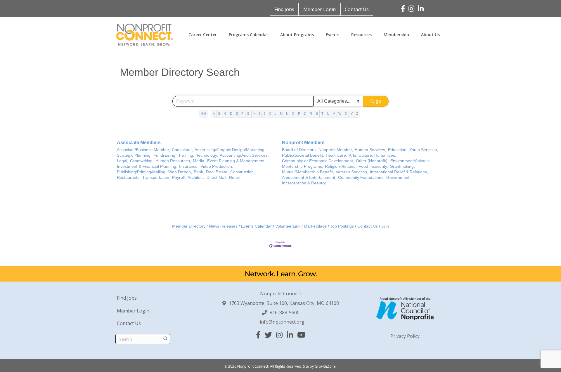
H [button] (254, 113)
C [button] (225, 113)
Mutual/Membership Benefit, (308, 172)
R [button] (311, 113)
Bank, (199, 172)
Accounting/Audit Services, (244, 155)
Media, (199, 161)
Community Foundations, (361, 177)
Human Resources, (173, 161)
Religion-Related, (341, 166)
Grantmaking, (402, 166)
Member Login (319, 9)
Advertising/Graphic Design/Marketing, (230, 150)
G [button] (248, 113)
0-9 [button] (203, 113)
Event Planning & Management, (236, 161)
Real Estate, (217, 172)
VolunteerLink (287, 226)
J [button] (264, 113)
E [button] (237, 113)
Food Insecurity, (373, 166)
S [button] (317, 113)
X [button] (346, 113)
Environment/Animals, (410, 161)
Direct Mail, (217, 177)
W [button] (339, 113)
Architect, (196, 177)
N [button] (287, 113)
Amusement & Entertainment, (309, 177)
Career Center (202, 34)
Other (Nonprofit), (372, 161)
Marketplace (315, 226)
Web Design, (180, 172)
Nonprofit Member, (335, 150)
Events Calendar (256, 226)
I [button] (259, 113)
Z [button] (357, 113)
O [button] (293, 113)
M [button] (281, 113)
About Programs (297, 34)
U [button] (328, 113)
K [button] (270, 113)
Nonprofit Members (303, 142)
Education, (398, 150)
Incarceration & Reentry (304, 183)
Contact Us (357, 9)
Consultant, (182, 150)
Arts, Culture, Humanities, (372, 155)
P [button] (299, 113)
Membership (396, 34)
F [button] (242, 113)
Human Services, (370, 150)
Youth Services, (423, 150)
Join (385, 226)
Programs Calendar (248, 34)
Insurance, (189, 166)
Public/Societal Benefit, (303, 155)
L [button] (275, 113)
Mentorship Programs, (302, 166)
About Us (430, 34)
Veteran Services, (352, 172)
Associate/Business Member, (143, 150)
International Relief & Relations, (399, 172)
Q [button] (305, 113)
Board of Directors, (299, 150)
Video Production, (216, 166)
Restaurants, (129, 177)
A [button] (214, 113)
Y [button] (352, 113)
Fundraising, (164, 155)
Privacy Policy (405, 336)
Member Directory (188, 226)
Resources (361, 34)
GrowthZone (325, 366)
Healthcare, (336, 155)
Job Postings (342, 226)
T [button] (322, 113)
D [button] (231, 113)
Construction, (242, 172)
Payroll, (179, 177)
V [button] (334, 113)
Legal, (122, 161)
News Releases (223, 226)
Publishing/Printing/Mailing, (142, 172)
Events (332, 34)
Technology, (207, 155)
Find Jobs (284, 9)
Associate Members (139, 142)
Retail (234, 177)
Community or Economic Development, (318, 161)
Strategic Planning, (134, 155)
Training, (186, 155)
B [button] (219, 113)
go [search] (378, 101)
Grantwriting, (142, 161)
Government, (398, 177)
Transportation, (156, 177)
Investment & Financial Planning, (147, 166)
